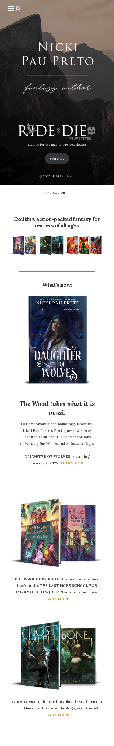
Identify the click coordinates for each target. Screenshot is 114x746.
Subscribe (57, 159)
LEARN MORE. (73, 463)
